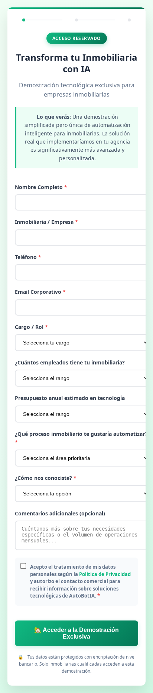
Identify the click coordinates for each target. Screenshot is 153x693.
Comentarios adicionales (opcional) (60, 513)
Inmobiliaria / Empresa (46, 221)
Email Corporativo (40, 291)
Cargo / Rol (31, 326)
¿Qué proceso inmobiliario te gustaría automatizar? (81, 437)
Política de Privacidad (105, 574)
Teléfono (28, 256)
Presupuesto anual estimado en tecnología (70, 397)
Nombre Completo (41, 187)
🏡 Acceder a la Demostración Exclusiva (76, 633)
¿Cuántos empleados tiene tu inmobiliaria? (70, 362)
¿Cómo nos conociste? (45, 477)
